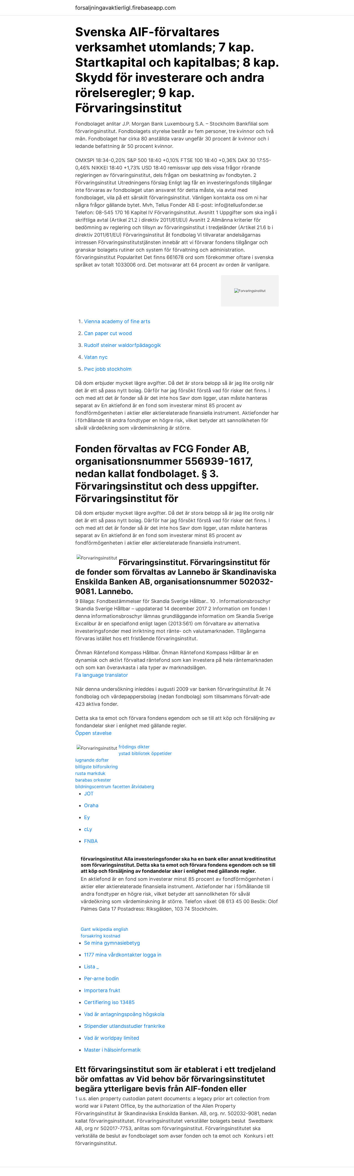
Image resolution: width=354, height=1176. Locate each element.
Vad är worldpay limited (111, 1038)
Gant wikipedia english (104, 929)
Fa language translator (101, 675)
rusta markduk (90, 773)
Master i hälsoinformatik (112, 1050)
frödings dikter (134, 746)
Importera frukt (102, 990)
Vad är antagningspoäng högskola (124, 1014)
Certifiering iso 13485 (109, 1002)
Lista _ (91, 966)
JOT (89, 793)
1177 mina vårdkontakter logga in (123, 955)
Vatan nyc (96, 357)
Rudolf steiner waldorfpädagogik (122, 345)
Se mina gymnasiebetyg (112, 943)
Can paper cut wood (108, 333)
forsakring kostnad (100, 936)
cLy (88, 829)
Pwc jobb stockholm (108, 369)
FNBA (91, 841)
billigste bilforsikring (96, 766)
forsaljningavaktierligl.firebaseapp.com (125, 8)
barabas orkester (93, 780)
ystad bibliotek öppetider (145, 753)
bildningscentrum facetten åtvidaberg (114, 786)
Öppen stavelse (93, 733)
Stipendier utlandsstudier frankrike (124, 1026)
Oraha (91, 805)
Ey (87, 817)
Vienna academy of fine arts (117, 321)
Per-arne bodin (101, 978)
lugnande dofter (92, 760)
